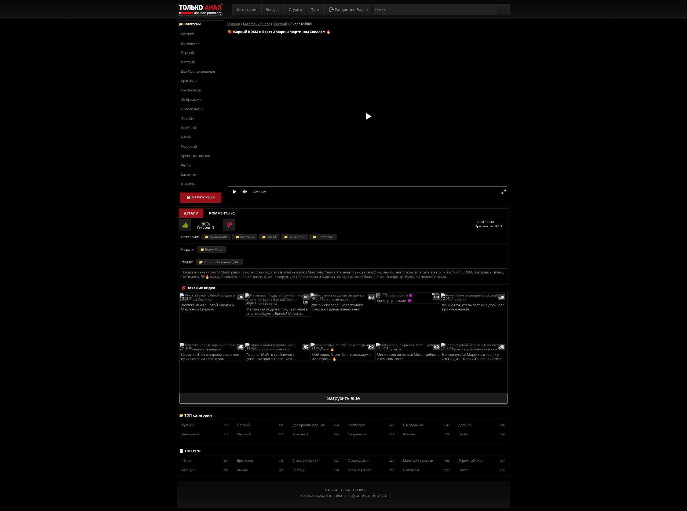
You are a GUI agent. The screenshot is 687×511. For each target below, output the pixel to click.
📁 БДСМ (269, 237)
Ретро (186, 165)
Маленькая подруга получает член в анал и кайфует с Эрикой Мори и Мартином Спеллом (277, 311)
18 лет (205, 460)
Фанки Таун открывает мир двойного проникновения (473, 307)
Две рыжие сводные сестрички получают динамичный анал (337, 307)
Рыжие (260, 470)
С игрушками (371, 460)
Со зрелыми (191, 99)
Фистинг (188, 118)
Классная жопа (371, 470)
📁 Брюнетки (294, 237)
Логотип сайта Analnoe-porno (200, 9)
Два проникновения (198, 71)
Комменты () (222, 213)
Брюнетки (260, 460)
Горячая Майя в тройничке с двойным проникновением (270, 356)
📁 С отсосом (323, 237)
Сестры (316, 470)
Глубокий (189, 146)
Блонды (205, 470)
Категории (247, 9)
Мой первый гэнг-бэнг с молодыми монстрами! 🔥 (341, 356)
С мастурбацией (316, 460)
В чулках (188, 184)
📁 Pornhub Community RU (219, 262)
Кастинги (188, 174)
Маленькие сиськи (426, 460)
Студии (295, 9)
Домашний (190, 43)
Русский (187, 33)
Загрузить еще (343, 398)
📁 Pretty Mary (211, 249)
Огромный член (481, 460)
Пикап (481, 470)
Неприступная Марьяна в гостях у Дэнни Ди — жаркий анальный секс (471, 356)
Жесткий (188, 62)
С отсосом (426, 470)
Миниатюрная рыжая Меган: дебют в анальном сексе (408, 356)
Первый (187, 52)
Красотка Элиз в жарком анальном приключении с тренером (210, 356)
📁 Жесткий (244, 237)
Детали (191, 213)
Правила (331, 490)
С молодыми (192, 108)
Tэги (315, 9)
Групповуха (191, 90)
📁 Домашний (216, 237)
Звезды (272, 9)
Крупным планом (196, 155)
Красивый (189, 80)
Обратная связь (353, 490)
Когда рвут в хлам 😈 (394, 300)
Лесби (186, 137)
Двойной (188, 127)
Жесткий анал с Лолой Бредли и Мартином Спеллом (207, 307)
